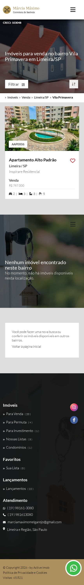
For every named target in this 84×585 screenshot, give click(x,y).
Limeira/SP (41, 97)
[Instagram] (74, 408)
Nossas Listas (19, 439)
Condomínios (19, 447)
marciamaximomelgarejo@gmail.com (35, 522)
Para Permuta (19, 422)
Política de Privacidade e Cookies (25, 573)
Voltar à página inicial (26, 346)
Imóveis (12, 97)
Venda (26, 97)
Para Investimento (22, 430)
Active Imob (41, 567)
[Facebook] (74, 421)
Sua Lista (15, 468)
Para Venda (18, 414)
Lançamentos (19, 488)
